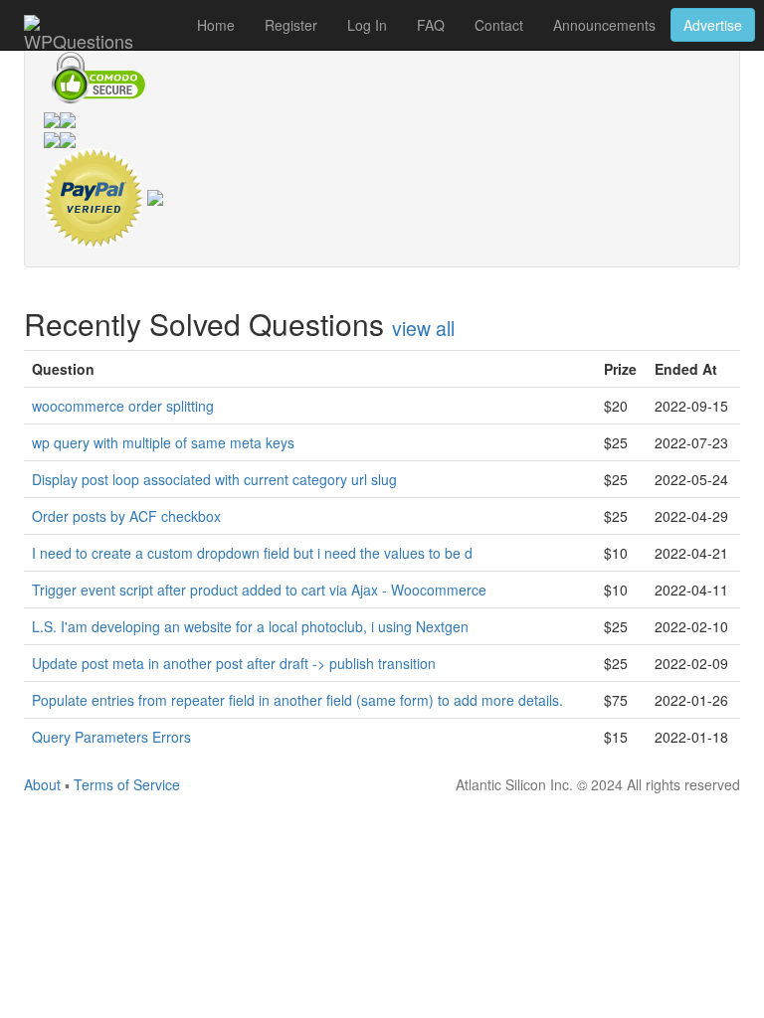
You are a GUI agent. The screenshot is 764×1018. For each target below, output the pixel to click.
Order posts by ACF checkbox (126, 516)
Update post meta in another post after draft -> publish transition (234, 663)
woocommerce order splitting (123, 406)
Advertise (712, 25)
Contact (499, 25)
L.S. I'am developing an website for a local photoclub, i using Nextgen (250, 626)
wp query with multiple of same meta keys (163, 442)
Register (291, 25)
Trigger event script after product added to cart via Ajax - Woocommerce (259, 589)
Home (216, 25)
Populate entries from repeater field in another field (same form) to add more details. (297, 700)
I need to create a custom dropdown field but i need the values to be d (252, 553)
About (42, 784)
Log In (367, 25)
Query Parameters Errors (111, 737)
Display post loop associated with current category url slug (214, 479)
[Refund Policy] (155, 196)
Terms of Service (127, 784)
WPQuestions (78, 39)
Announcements (604, 25)
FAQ (431, 25)
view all (423, 328)
